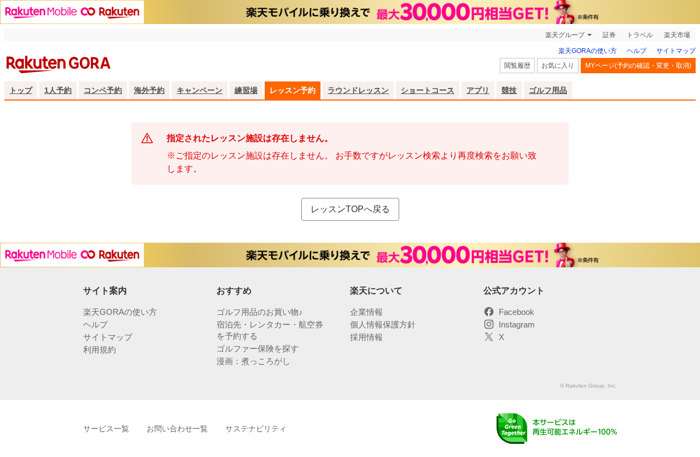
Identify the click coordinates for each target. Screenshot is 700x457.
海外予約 (149, 90)
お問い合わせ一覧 (177, 428)
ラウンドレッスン (358, 90)
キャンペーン (200, 90)
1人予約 (58, 90)
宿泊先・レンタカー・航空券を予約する (270, 330)
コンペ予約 (103, 90)
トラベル (640, 35)
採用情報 (366, 337)
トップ (20, 90)
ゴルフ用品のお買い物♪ (260, 312)
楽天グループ (565, 35)
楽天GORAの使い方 (587, 51)
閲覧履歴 (517, 65)
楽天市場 (677, 35)
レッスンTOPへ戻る (350, 209)
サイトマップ (676, 51)
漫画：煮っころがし (253, 361)
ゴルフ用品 (548, 90)
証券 (609, 35)
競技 (509, 90)
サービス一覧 (106, 428)
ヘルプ (636, 51)
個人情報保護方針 (383, 324)
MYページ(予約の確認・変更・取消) (638, 65)
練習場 (246, 90)
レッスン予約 (293, 90)
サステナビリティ (256, 428)
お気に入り (557, 65)
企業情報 (366, 312)
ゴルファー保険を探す (258, 348)
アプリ (477, 90)
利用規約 (99, 349)
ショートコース (427, 90)
